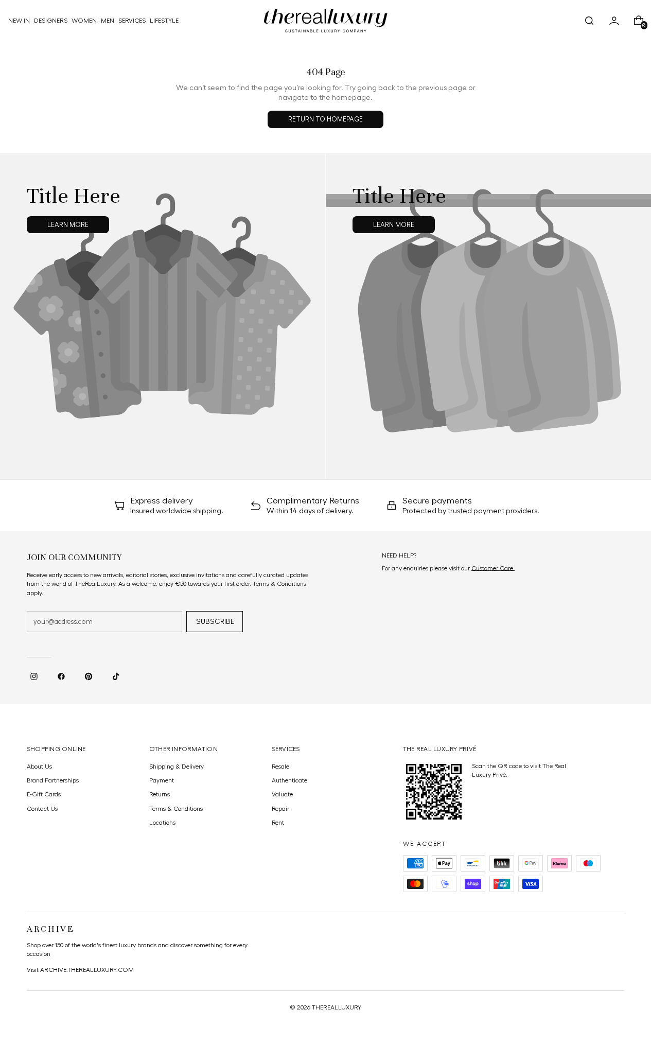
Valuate (282, 794)
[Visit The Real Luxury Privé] (434, 792)
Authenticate (289, 780)
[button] (589, 20)
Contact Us (42, 809)
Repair (280, 809)
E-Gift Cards (44, 794)
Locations (162, 823)
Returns (159, 794)
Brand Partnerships (53, 780)
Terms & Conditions (176, 809)
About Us (39, 766)
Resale (280, 766)
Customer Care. (493, 568)
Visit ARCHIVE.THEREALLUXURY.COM (80, 970)
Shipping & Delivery (176, 766)
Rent (278, 823)
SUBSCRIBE (215, 621)
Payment (161, 780)
